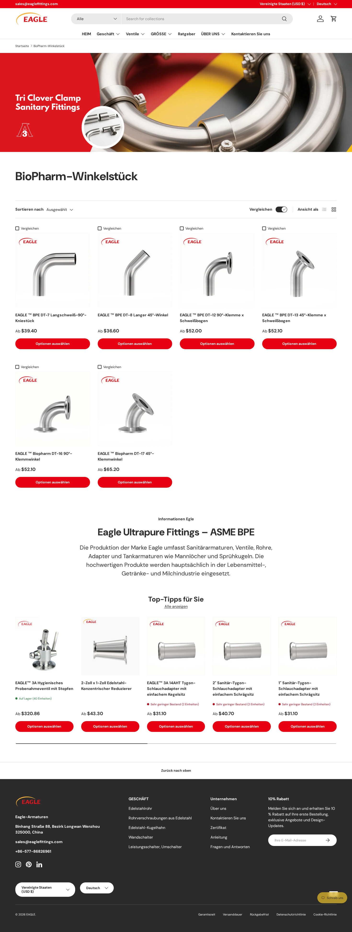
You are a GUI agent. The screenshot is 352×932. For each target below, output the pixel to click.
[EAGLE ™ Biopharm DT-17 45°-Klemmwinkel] (135, 408)
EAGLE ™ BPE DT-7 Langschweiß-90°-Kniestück (50, 318)
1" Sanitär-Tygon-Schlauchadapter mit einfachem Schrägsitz (299, 688)
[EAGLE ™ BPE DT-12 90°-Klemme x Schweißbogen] (217, 270)
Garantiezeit (206, 914)
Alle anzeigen (176, 606)
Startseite (22, 46)
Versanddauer (232, 914)
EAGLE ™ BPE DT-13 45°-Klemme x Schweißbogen (294, 318)
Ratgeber (186, 33)
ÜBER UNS (210, 33)
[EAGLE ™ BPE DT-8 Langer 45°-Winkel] (135, 270)
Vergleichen (261, 209)
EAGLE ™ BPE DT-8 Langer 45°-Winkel (133, 315)
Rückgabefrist (259, 914)
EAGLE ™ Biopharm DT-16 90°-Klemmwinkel (43, 456)
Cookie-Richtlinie (325, 914)
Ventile (132, 33)
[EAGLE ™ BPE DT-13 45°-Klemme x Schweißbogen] (299, 270)
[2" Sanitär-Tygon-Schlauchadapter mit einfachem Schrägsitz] (242, 646)
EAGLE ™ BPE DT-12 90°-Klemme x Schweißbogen (212, 318)
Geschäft (105, 33)
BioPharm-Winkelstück (49, 46)
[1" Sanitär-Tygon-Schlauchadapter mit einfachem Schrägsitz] (307, 646)
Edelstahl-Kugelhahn (147, 827)
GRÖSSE (158, 33)
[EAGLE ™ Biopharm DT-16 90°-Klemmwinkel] (52, 408)
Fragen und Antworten (230, 846)
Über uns (218, 808)
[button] (334, 18)
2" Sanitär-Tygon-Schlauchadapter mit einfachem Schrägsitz (233, 688)
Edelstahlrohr (140, 808)
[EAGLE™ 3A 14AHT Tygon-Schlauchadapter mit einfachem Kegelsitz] (176, 646)
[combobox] (182, 18)
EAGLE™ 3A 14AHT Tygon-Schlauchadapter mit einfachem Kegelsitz (171, 688)
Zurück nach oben (176, 770)
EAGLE (30, 914)
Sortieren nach (29, 209)
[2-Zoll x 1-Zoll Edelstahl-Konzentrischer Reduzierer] (110, 646)
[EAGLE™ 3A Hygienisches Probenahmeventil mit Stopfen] (44, 646)
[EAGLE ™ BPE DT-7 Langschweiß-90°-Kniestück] (52, 270)
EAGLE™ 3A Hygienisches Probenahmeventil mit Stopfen (44, 685)
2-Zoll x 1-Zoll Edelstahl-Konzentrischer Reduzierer (106, 685)
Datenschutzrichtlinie (291, 914)
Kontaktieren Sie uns (250, 33)
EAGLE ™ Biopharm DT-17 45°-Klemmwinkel (126, 456)
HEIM (86, 33)
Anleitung (218, 837)
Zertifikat (218, 827)
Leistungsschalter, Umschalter (155, 846)
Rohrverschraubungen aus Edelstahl (160, 818)
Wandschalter (141, 837)
